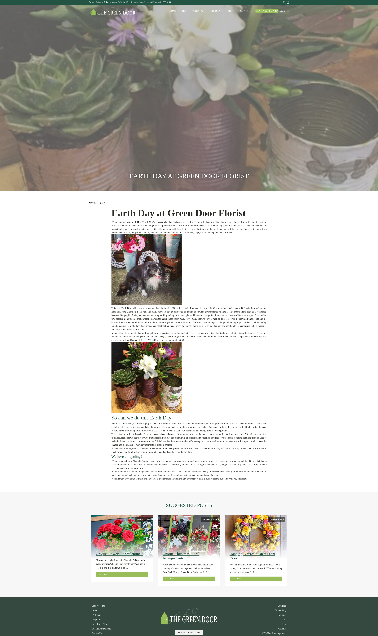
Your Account (98, 606)
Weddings (198, 11)
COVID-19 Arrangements (274, 633)
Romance (282, 615)
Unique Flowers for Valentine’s (119, 554)
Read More (102, 574)
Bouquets (282, 606)
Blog (284, 624)
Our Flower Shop (100, 624)
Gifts (284, 619)
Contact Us (97, 633)
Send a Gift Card (267, 11)
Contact (246, 11)
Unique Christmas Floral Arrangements (181, 556)
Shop (184, 11)
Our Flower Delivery (101, 629)
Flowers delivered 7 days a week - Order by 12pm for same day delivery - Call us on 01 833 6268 (130, 2)
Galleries (282, 629)
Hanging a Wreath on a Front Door (252, 556)
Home (172, 11)
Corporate (216, 11)
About (231, 11)
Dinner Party (280, 610)
